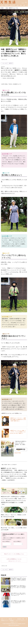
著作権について (12, 618)
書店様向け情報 (20, 618)
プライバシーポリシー (20, 620)
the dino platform (15, 625)
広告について (4, 618)
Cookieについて (14, 622)
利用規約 (12, 620)
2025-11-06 (4, 59)
